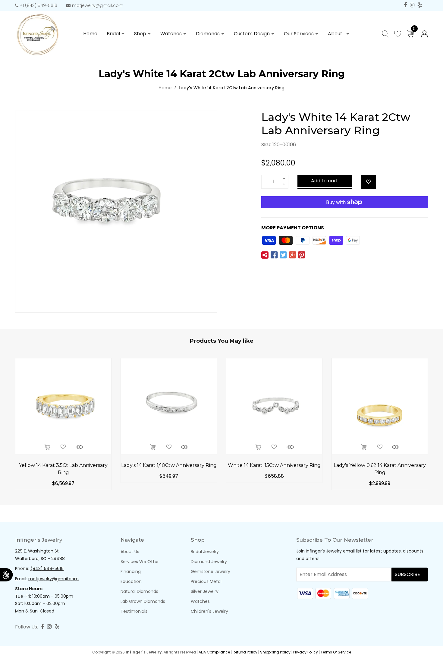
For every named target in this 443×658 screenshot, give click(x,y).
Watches (171, 33)
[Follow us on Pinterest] (302, 255)
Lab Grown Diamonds (143, 601)
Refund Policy (245, 652)
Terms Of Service (336, 652)
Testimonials (134, 611)
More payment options (292, 227)
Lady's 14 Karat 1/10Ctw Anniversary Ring (169, 465)
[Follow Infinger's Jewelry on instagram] (412, 5)
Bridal (113, 33)
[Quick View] (79, 447)
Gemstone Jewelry (210, 571)
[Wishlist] (368, 182)
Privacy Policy (305, 652)
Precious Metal (206, 581)
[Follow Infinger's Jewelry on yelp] (419, 5)
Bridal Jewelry (205, 552)
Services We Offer (140, 562)
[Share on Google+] (292, 255)
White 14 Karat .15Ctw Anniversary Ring (274, 465)
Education (131, 581)
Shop (140, 33)
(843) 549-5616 (47, 568)
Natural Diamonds (139, 591)
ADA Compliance (214, 652)
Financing (131, 571)
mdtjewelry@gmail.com (97, 5)
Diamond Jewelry (209, 562)
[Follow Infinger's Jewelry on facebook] (405, 5)
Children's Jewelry (209, 611)
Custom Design (252, 33)
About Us (130, 552)
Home (165, 88)
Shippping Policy (275, 652)
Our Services (299, 33)
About (335, 33)
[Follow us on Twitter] (283, 255)
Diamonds (208, 33)
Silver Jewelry (204, 591)
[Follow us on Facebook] (274, 255)
